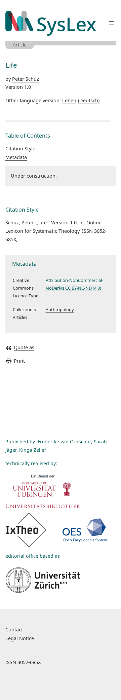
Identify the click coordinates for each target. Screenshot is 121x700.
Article (20, 44)
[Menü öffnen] (112, 23)
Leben (80, 100)
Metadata (16, 157)
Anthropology (60, 309)
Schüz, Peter (19, 222)
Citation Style (20, 148)
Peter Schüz (25, 79)
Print (19, 361)
